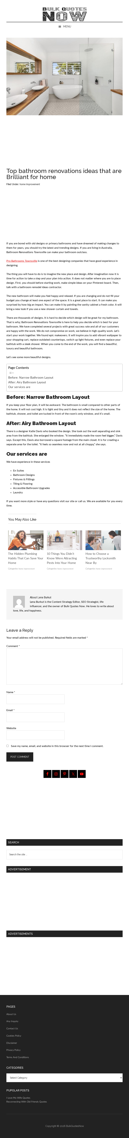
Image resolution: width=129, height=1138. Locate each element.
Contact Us (12, 1028)
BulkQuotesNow (75, 1126)
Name (10, 692)
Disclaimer (11, 1043)
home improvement (30, 184)
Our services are (19, 387)
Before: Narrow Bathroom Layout (30, 377)
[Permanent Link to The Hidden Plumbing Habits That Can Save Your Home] (25, 532)
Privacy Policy (13, 1050)
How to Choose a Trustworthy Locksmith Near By (100, 558)
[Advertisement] (65, 142)
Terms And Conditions (17, 1057)
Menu (67, 26)
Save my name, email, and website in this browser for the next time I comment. (57, 746)
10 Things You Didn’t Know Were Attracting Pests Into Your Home (62, 558)
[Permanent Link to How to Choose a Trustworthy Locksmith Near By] (103, 532)
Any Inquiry (12, 1021)
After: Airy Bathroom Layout (27, 382)
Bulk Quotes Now (64, 14)
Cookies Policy (13, 1036)
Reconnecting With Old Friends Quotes (26, 1102)
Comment (13, 646)
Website (11, 728)
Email (10, 710)
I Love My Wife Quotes (18, 1098)
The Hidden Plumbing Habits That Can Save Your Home (25, 558)
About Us (11, 1014)
